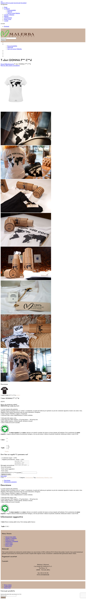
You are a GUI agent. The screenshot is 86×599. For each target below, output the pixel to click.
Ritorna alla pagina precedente (10, 65)
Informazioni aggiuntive (10, 482)
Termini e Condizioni (11, 538)
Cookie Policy (9, 543)
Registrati (6, 26)
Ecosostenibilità (11, 10)
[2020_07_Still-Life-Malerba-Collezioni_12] (26, 279)
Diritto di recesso (9, 540)
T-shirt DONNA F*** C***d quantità (11, 472)
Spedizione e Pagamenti (11, 541)
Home (5, 7)
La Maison (7, 8)
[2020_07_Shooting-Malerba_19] (26, 144)
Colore (3, 439)
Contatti (6, 20)
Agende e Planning (9, 14)
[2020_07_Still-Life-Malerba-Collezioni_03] (26, 212)
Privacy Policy (9, 544)
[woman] (16, 111)
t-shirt (50, 477)
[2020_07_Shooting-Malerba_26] (26, 178)
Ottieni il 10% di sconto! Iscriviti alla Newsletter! (14, 3)
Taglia (2, 447)
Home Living (7, 19)
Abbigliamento (8, 17)
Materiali (9, 11)
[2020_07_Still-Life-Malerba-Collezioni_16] (26, 313)
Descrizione (7, 480)
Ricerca (3, 40)
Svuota (6, 451)
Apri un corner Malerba (13, 13)
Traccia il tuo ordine (10, 537)
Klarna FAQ (8, 546)
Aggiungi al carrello (6, 474)
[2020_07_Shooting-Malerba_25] (26, 381)
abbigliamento (40, 477)
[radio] (8, 438)
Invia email (4, 476)
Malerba (6, 16)
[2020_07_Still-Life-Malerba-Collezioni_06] (26, 246)
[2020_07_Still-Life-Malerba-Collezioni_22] (26, 347)
